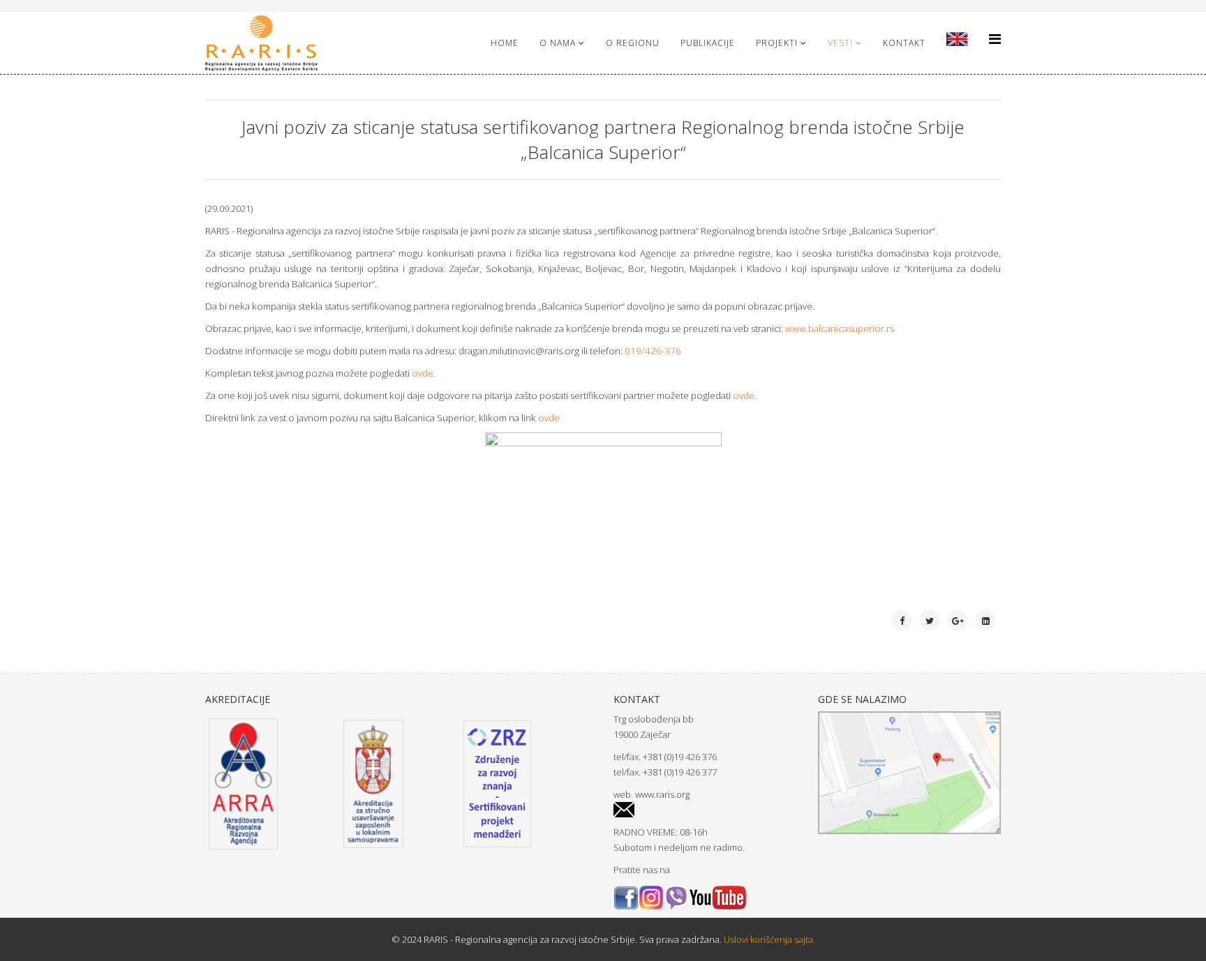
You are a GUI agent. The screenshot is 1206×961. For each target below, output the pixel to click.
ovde (743, 395)
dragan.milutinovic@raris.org (519, 351)
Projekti (777, 43)
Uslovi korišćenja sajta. (768, 939)
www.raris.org (662, 794)
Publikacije (707, 43)
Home (505, 43)
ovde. (424, 373)
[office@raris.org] (705, 810)
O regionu (633, 43)
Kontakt (904, 43)
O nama (557, 43)
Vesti (840, 43)
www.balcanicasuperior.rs (839, 328)
